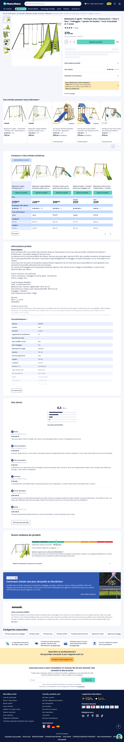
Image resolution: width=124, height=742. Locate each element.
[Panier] (119, 4)
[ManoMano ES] (58, 726)
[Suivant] (118, 146)
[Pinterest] (92, 715)
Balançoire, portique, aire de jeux (35, 13)
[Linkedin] (83, 715)
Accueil (5, 13)
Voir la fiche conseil (87, 594)
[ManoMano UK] (48, 726)
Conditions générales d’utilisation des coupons (18, 721)
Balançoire (49, 13)
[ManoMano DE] (53, 726)
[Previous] (105, 234)
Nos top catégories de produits (52, 700)
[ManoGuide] (119, 737)
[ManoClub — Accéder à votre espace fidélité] (109, 4)
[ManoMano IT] (43, 726)
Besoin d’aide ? (8, 703)
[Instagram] (97, 715)
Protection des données (53, 736)
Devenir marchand (9, 712)
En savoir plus (81, 686)
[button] (19, 366)
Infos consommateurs (104, 736)
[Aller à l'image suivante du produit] (57, 41)
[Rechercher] (26, 3)
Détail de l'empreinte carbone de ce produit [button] (27, 563)
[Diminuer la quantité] (66, 42)
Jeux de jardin (21, 13)
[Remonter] (118, 726)
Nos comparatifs (47, 703)
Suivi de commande (9, 697)
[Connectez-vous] (115, 4)
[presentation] (110, 563)
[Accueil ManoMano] (12, 4)
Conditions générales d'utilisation (84, 736)
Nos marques (46, 706)
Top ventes (46, 715)
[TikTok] (102, 715)
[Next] (110, 234)
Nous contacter (8, 706)
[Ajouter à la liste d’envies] (117, 42)
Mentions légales (38, 736)
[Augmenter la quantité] (74, 42)
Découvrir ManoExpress (50, 718)
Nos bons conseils (48, 697)
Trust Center (67, 736)
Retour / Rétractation (10, 700)
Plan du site (27, 736)
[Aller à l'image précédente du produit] (15, 41)
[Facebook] (87, 715)
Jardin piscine (12, 13)
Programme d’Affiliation (11, 718)
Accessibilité (62, 739)
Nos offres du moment (49, 709)
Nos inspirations (47, 712)
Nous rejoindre (8, 715)
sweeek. (72, 93)
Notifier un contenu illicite (11, 709)
